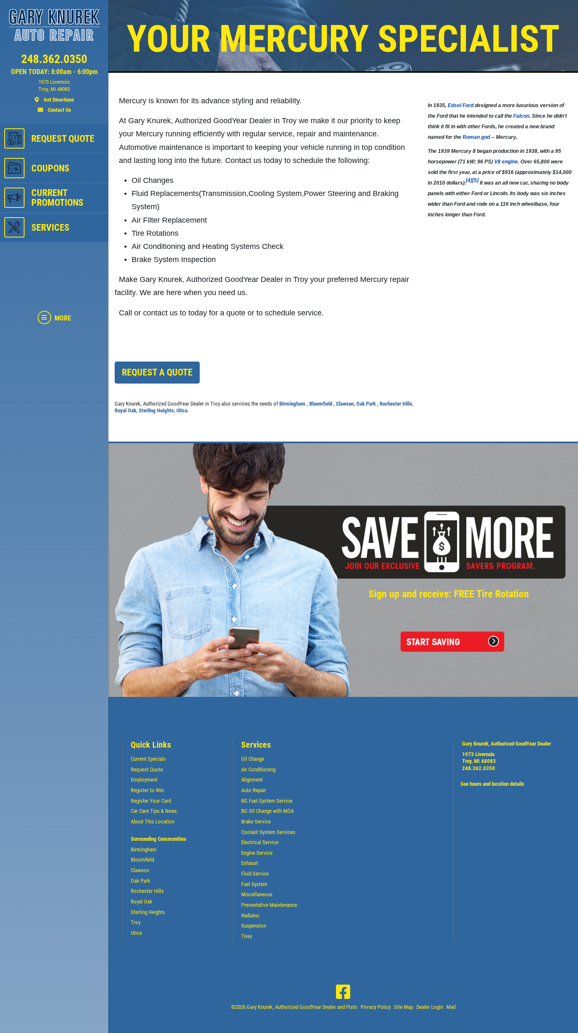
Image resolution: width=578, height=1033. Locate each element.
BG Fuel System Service (266, 801)
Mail (451, 1007)
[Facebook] (343, 992)
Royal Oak (125, 410)
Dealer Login (429, 1007)
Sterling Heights (156, 410)
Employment (144, 779)
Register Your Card (151, 801)
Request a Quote (157, 372)
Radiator (250, 915)
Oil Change (252, 759)
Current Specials (148, 759)
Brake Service (256, 821)
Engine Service (256, 853)
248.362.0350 (478, 768)
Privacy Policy (376, 1007)
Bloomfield (321, 403)
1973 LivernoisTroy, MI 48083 (479, 758)
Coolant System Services (268, 832)
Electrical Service (259, 842)
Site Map (403, 1007)
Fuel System (254, 884)
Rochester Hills (396, 403)
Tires (246, 936)
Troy (135, 922)
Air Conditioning (258, 769)
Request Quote (147, 769)
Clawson (345, 403)
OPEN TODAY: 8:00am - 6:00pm (54, 72)
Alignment (252, 779)
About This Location (152, 821)
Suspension (253, 926)
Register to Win (147, 790)
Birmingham (293, 403)
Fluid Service (255, 873)
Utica (181, 410)
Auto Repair (253, 790)
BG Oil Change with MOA (267, 811)
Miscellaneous (256, 894)
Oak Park (366, 403)
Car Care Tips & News (154, 811)
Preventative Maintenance (269, 905)
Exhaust (249, 863)
